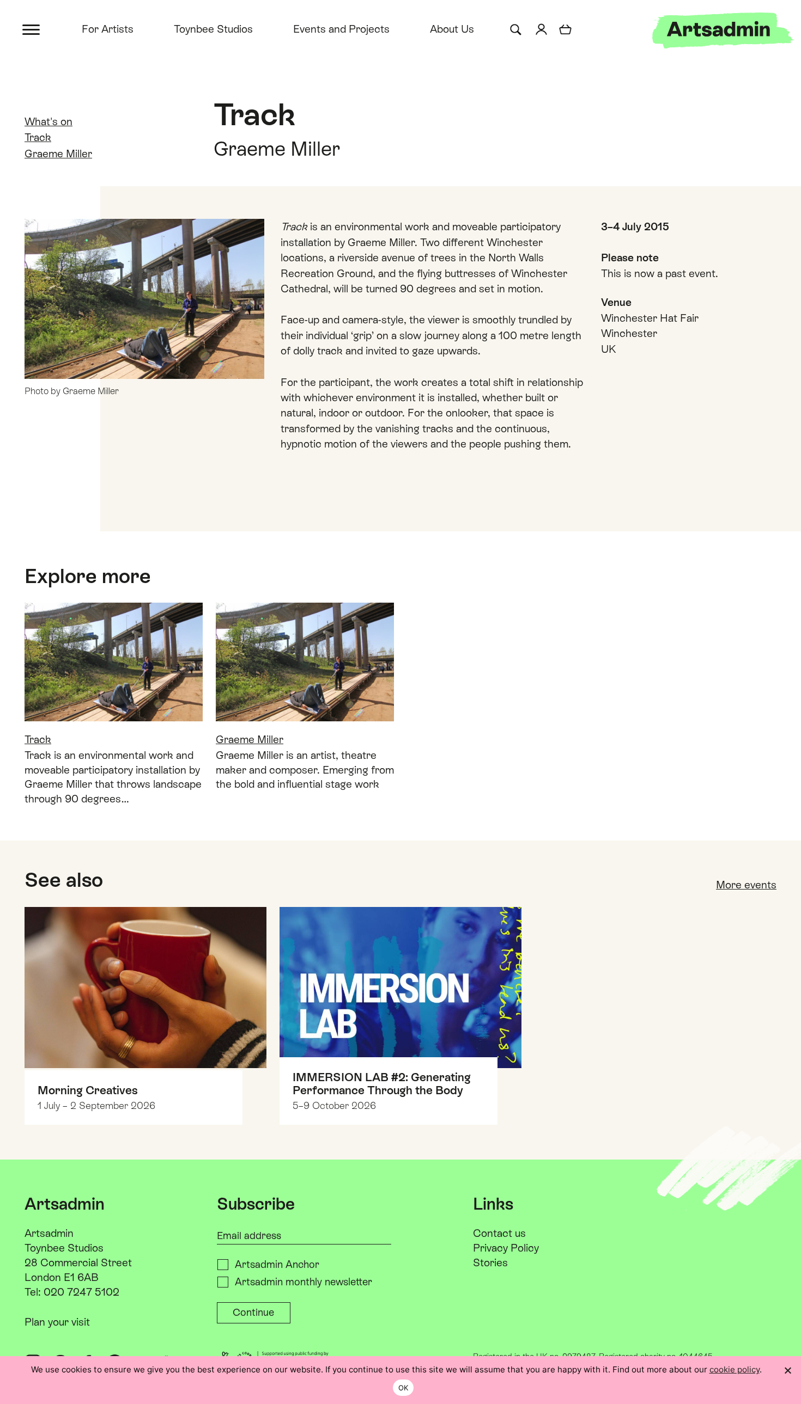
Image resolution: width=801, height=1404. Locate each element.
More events (746, 885)
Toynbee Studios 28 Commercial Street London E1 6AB (78, 1262)
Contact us (499, 1233)
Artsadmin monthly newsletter (303, 1281)
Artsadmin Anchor (277, 1264)
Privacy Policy (506, 1248)
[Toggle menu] (32, 28)
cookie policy (734, 1369)
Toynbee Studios (213, 29)
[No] (787, 1370)
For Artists (108, 29)
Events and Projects (341, 29)
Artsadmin (49, 1233)
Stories (490, 1262)
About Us (452, 29)
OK (403, 1387)
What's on (48, 121)
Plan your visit (57, 1322)
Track (38, 137)
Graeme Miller (58, 154)
